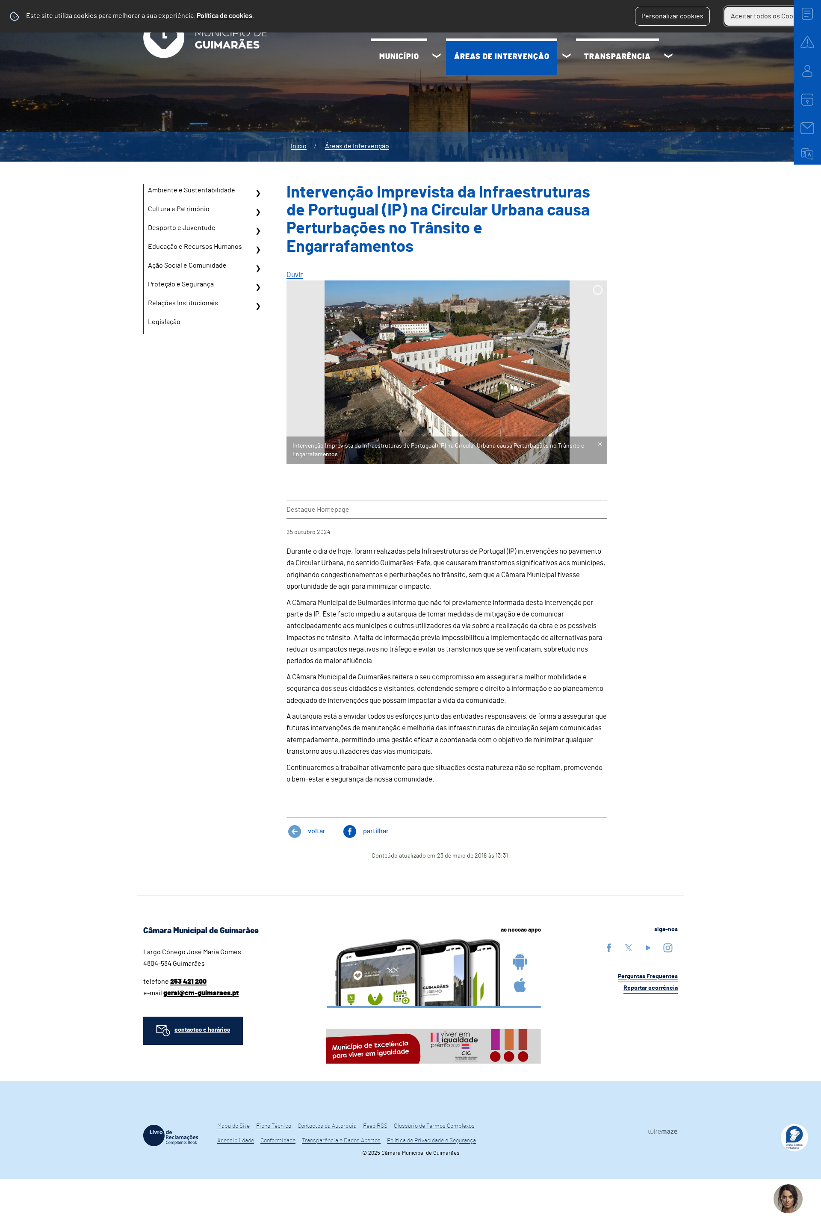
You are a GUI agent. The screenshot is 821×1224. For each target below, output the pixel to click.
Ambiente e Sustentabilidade (191, 190)
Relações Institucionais (183, 303)
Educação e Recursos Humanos (195, 246)
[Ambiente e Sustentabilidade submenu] (257, 193)
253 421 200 (188, 981)
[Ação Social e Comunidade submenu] (257, 268)
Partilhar (376, 831)
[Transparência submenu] (668, 56)
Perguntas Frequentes (648, 976)
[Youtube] (648, 948)
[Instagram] (668, 948)
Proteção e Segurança (181, 284)
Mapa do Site (233, 1126)
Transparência (617, 57)
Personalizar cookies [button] (672, 16)
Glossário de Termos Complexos (434, 1126)
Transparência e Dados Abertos (341, 1141)
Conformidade (277, 1141)
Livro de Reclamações (170, 1135)
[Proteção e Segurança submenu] (257, 287)
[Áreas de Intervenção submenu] (566, 56)
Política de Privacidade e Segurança (431, 1141)
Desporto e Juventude (182, 227)
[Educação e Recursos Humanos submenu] (257, 249)
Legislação (164, 322)
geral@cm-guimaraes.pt (201, 993)
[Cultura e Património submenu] (257, 212)
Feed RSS (375, 1126)
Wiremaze (663, 1131)
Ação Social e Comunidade (187, 265)
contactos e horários (202, 1030)
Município (399, 57)
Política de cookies (224, 15)
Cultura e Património (179, 209)
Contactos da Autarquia (327, 1126)
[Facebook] (609, 948)
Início (299, 146)
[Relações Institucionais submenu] (257, 306)
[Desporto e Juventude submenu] (257, 230)
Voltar (316, 831)
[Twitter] (628, 948)
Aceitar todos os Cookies (768, 16)
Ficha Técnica (273, 1126)
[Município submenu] (436, 56)
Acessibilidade (235, 1141)
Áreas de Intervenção (501, 57)
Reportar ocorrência (650, 988)
